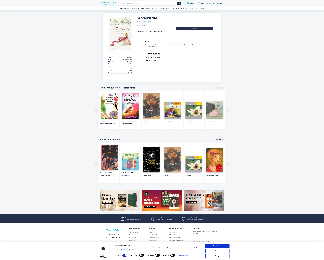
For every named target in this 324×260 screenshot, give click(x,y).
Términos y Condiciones (206, 241)
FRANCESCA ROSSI (147, 21)
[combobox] (151, 3)
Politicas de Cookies (127, 250)
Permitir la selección (217, 251)
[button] (140, 31)
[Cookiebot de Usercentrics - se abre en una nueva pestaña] (103, 256)
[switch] (141, 255)
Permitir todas (217, 246)
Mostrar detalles (183, 255)
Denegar (217, 256)
